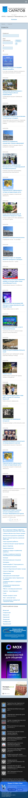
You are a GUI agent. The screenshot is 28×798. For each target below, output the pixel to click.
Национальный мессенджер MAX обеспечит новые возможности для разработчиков (13, 305)
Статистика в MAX (8, 486)
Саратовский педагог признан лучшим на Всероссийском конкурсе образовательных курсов (13, 511)
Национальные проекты (10, 566)
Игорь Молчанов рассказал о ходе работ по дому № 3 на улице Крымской (13, 397)
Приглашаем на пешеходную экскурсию (11, 420)
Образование (7, 573)
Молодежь (6, 562)
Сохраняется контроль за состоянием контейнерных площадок (14, 117)
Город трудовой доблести (10, 541)
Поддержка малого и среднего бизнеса (12, 582)
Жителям (14, 19)
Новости (10, 24)
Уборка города (7, 373)
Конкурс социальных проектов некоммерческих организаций (12, 554)
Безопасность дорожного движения (13, 535)
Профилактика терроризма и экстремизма (11, 585)
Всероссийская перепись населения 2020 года (13, 538)
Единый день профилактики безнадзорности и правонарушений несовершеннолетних (14, 166)
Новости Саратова (8, 571)
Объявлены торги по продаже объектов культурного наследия (12, 258)
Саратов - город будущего (10, 591)
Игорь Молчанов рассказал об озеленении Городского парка (12, 214)
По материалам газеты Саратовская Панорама (13, 578)
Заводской (6, 615)
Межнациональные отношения (12, 560)
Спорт (4, 593)
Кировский (6, 617)
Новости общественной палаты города (14, 569)
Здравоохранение (8, 548)
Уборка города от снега (10, 595)
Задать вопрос (11, 789)
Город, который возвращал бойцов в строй (14, 351)
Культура (5, 557)
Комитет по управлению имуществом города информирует (13, 142)
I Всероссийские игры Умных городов (14, 533)
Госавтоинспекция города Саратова (13, 543)
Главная (3, 24)
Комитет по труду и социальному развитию (12, 551)
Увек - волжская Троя (9, 597)
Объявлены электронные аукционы (13, 237)
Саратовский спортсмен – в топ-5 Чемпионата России (13, 328)
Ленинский (6, 619)
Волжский (6, 610)
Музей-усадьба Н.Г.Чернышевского (13, 564)
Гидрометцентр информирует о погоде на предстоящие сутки (12, 191)
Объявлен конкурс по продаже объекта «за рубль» (12, 68)
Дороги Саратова (8, 546)
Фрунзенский (7, 624)
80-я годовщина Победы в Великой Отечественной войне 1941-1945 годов (14, 530)
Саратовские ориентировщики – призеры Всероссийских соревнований (13, 92)
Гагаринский (6, 612)
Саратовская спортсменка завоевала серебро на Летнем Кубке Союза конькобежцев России (14, 281)
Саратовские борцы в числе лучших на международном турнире (14, 442)
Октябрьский (6, 621)
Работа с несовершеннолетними (12, 588)
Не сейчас (20, 789)
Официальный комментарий (11, 575)
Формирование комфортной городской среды (11, 600)
